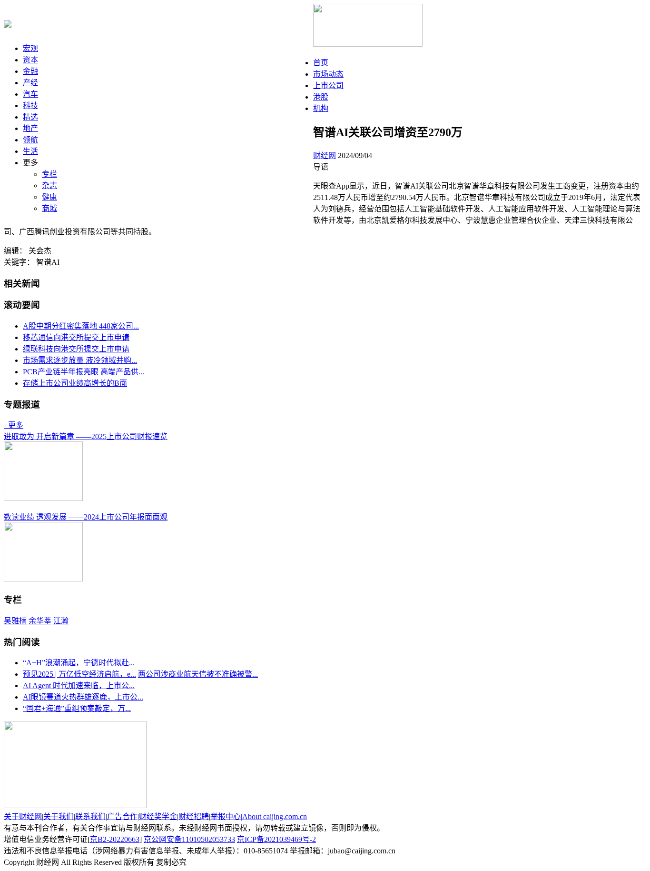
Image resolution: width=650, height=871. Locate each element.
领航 (30, 140)
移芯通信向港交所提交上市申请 (76, 337)
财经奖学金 (158, 816)
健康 (49, 197)
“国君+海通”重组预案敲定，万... (77, 708)
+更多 (13, 425)
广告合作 (122, 816)
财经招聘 (193, 816)
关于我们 (58, 816)
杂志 (49, 185)
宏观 (30, 48)
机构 (320, 108)
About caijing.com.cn (274, 816)
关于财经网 (23, 816)
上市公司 (328, 85)
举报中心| (226, 816)
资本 (30, 60)
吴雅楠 (15, 621)
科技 (30, 105)
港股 (320, 97)
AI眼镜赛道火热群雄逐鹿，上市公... (83, 697)
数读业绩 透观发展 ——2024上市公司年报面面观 (85, 517)
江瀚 (61, 621)
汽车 (30, 94)
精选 (30, 117)
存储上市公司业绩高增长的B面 (75, 383)
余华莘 (40, 621)
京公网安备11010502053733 (189, 839)
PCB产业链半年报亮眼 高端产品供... (83, 372)
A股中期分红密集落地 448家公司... (81, 326)
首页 (320, 63)
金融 (30, 71)
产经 (30, 83)
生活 (30, 151)
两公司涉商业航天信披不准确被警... (198, 674)
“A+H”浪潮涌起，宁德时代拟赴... (79, 663)
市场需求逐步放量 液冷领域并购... (80, 360)
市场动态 (328, 74)
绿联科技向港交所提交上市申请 (76, 349)
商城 (49, 208)
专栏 (49, 174)
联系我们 (90, 816)
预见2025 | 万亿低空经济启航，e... (79, 674)
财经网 (324, 155)
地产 (30, 128)
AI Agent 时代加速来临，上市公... (79, 685)
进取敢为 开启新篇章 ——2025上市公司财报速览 (85, 436)
